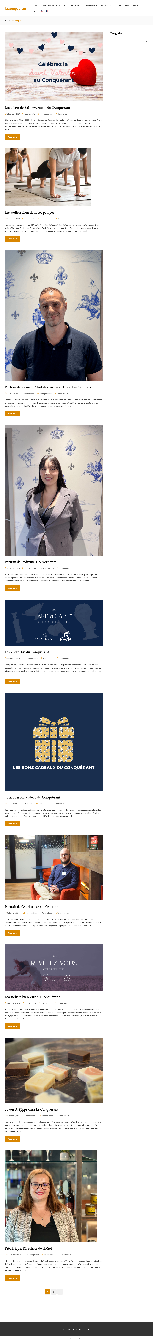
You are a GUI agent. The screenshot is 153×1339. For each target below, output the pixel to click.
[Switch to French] (46, 11)
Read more (12, 137)
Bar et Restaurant (72, 5)
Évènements (30, 114)
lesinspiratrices (46, 114)
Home (36, 5)
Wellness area (90, 5)
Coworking (106, 5)
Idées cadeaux (27, 803)
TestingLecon (48, 658)
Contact (137, 5)
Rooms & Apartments (51, 5)
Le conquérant (28, 393)
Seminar (117, 5)
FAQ (35, 11)
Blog (127, 5)
